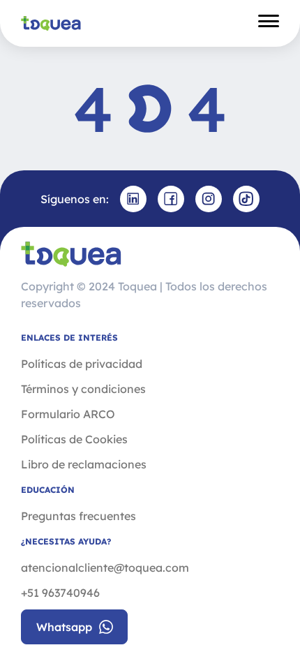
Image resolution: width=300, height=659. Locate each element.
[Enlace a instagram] (208, 199)
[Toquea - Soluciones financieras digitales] (51, 23)
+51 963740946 (60, 593)
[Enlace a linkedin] (133, 199)
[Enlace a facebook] (171, 199)
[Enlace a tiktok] (246, 199)
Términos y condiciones (83, 389)
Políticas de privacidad (81, 364)
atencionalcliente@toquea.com (105, 568)
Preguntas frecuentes (78, 516)
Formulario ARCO (68, 414)
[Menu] (268, 23)
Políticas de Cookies (74, 439)
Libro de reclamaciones (84, 464)
